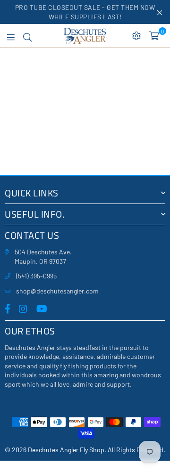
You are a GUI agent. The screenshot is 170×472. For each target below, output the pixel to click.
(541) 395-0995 (36, 276)
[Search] (27, 36)
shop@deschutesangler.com (57, 291)
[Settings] (136, 36)
